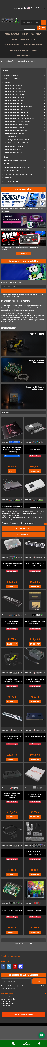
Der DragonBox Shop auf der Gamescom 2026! (15, 229)
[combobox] (33, 22)
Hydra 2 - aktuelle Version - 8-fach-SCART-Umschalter (35, 565)
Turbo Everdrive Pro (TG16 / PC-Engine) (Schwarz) (35, 622)
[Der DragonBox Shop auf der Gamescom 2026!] (23, 220)
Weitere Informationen (10, 523)
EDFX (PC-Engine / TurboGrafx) (12, 910)
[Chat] (41, 1035)
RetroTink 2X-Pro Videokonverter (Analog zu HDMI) (12, 565)
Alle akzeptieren (23, 528)
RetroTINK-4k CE (35, 507)
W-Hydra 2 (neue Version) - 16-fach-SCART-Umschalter (12, 738)
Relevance (5, 412)
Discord (20, 966)
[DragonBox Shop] (10, 20)
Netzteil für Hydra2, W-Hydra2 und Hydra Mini (35, 680)
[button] (36, 8)
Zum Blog (23, 253)
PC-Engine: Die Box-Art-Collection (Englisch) (35, 795)
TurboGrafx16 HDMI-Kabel (12, 853)
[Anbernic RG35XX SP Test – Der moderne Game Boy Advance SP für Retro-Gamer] (23, 200)
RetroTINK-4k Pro (35, 449)
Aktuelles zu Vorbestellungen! (11, 956)
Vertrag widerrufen (23, 1014)
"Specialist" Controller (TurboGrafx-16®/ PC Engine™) (12, 680)
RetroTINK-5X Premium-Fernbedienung (12, 622)
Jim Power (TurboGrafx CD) (35, 910)
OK (24, 291)
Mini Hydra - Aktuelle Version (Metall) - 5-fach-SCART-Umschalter (12, 795)
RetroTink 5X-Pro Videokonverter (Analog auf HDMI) (12, 507)
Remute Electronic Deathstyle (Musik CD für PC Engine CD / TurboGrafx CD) (12, 450)
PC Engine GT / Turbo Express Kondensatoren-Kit (35, 853)
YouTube (15, 966)
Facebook (3, 966)
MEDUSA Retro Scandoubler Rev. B (35, 738)
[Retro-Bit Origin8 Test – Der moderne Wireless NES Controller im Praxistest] (23, 238)
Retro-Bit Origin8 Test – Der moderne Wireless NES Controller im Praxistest (20, 248)
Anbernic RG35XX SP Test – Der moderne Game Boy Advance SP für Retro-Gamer (22, 210)
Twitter (9, 966)
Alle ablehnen (23, 534)
